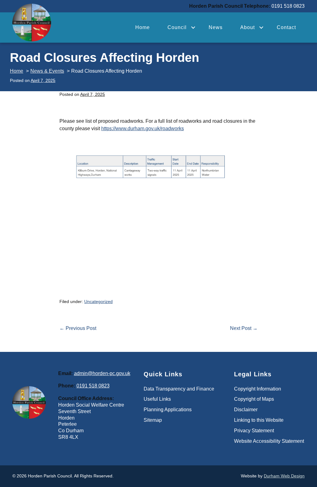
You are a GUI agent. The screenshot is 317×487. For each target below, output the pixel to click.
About (247, 27)
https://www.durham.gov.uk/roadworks (142, 128)
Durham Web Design (284, 476)
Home (142, 27)
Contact (286, 27)
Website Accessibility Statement (269, 441)
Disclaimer (246, 409)
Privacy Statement (254, 430)
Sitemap (153, 420)
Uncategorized (98, 301)
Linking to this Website (259, 420)
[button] (193, 27)
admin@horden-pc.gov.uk (102, 373)
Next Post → (244, 328)
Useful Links (157, 399)
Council (177, 27)
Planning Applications (168, 409)
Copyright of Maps (254, 399)
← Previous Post (77, 328)
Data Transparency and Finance (179, 388)
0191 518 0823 (93, 385)
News (216, 27)
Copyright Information (257, 388)
